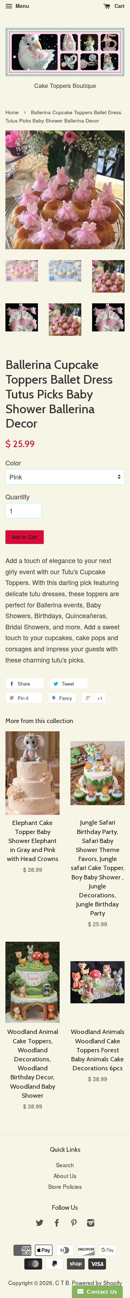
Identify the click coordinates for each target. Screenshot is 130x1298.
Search (65, 1165)
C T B (62, 1282)
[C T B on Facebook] (57, 1223)
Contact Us (100, 1292)
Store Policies (65, 1186)
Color (13, 462)
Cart (119, 5)
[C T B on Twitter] (40, 1223)
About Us (65, 1175)
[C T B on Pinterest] (74, 1223)
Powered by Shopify (97, 1282)
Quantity (17, 496)
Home (12, 112)
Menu (21, 5)
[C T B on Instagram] (91, 1223)
